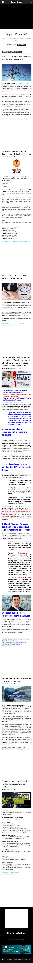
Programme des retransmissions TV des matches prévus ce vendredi (16, 784)
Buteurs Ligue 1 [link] (5, 856)
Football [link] (3, 220)
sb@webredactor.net (21, 939)
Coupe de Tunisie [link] (6, 822)
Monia (4, 61)
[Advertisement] (16, 918)
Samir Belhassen (7, 368)
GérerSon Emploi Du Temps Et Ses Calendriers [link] (13, 747)
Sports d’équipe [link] (5, 183)
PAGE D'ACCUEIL (21, 44)
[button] (2, 2)
